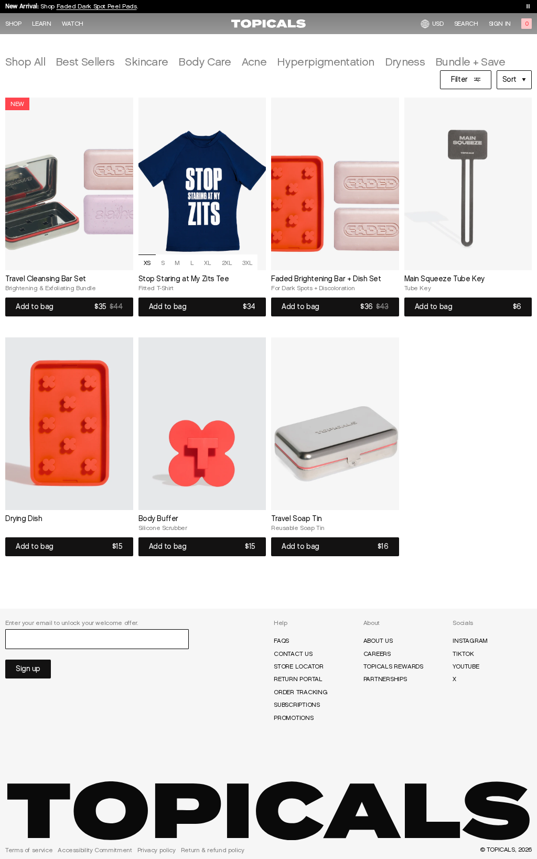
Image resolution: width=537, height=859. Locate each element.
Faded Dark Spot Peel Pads (97, 6)
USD (438, 23)
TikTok (463, 653)
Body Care (204, 61)
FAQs (281, 640)
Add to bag (34, 306)
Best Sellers (85, 61)
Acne (254, 61)
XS (147, 263)
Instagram (470, 640)
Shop (13, 23)
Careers (377, 653)
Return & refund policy (212, 850)
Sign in (500, 23)
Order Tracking (301, 692)
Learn (41, 23)
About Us (378, 640)
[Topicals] (268, 810)
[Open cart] (526, 23)
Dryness (405, 61)
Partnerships (385, 679)
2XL (227, 263)
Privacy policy (156, 850)
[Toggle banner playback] (528, 6)
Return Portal (298, 679)
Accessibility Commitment (95, 850)
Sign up (28, 668)
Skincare (146, 61)
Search (466, 23)
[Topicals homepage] (268, 23)
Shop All (25, 61)
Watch (72, 23)
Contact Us (293, 653)
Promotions (294, 718)
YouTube (466, 666)
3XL (247, 263)
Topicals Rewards (393, 666)
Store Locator (299, 666)
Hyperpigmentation (325, 61)
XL (207, 263)
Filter (459, 79)
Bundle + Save (470, 61)
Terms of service (28, 850)
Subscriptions (297, 704)
